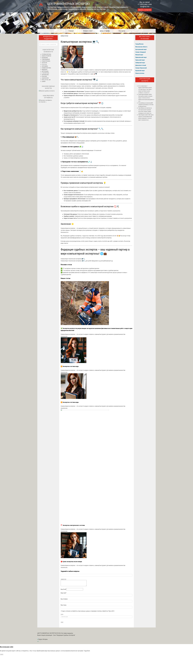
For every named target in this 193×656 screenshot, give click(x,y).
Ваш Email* (63, 589)
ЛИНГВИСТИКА (45, 74)
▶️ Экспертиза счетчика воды (70, 366)
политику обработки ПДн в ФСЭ (105, 611)
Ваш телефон (64, 599)
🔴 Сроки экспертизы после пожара (71, 561)
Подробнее (87, 651)
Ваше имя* (63, 593)
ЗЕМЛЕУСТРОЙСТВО (46, 56)
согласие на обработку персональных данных (77, 611)
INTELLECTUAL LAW (46, 79)
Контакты (122, 31)
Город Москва (139, 44)
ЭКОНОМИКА (45, 66)
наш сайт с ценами (112, 241)
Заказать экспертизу (144, 10)
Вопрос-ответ (88, 31)
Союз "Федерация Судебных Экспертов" (64, 635)
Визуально (62, 579)
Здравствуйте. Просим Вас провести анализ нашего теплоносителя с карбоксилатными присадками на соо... (146, 98)
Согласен (2, 654)
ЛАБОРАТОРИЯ (45, 78)
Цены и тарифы (105, 31)
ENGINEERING (45, 57)
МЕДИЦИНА (44, 69)
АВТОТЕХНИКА (45, 71)
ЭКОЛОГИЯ (44, 62)
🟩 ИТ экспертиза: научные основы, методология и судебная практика (80, 268)
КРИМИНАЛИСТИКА (46, 68)
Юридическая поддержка (48, 38)
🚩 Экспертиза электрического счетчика (73, 525)
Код (65, 579)
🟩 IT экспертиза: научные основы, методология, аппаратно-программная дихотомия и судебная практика (89, 270)
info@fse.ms (144, 7)
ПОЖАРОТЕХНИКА (46, 61)
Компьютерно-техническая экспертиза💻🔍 (73, 259)
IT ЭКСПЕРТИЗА (45, 73)
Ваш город (63, 605)
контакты (121, 241)
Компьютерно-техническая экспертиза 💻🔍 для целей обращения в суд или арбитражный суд (87, 261)
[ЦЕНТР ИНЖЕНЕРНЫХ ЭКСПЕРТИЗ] (40, 9)
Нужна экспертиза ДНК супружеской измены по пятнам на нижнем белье (145, 104)
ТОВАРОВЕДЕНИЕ (46, 59)
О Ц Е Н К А (44, 64)
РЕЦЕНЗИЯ (44, 76)
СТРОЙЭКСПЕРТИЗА (46, 54)
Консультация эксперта (144, 80)
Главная (71, 31)
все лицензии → (43, 102)
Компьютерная (64, 36)
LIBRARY (44, 81)
